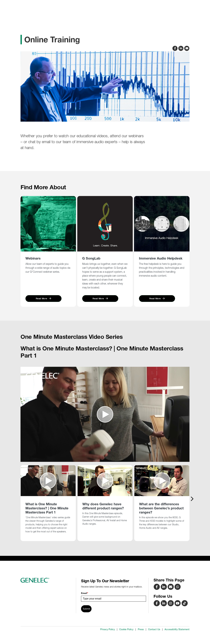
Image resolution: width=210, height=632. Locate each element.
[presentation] (192, 498)
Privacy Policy (107, 629)
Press (141, 629)
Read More (42, 298)
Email (84, 593)
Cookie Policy (126, 629)
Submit (86, 608)
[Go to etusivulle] (47, 580)
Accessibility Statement (177, 629)
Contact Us (154, 629)
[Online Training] (171, 586)
